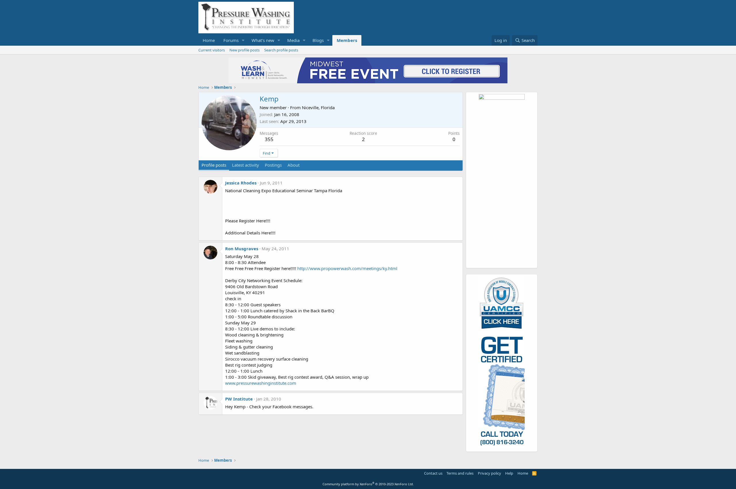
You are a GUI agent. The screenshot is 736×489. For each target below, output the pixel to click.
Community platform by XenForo (368, 484)
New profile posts (244, 50)
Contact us (433, 473)
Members (347, 40)
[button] (243, 40)
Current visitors (211, 50)
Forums (231, 40)
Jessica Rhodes (240, 183)
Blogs (318, 40)
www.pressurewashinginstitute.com (260, 383)
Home (209, 40)
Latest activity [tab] (245, 165)
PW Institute (239, 399)
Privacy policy (489, 473)
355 (269, 139)
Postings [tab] (273, 165)
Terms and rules (460, 473)
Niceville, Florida (318, 107)
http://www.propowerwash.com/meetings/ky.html (347, 268)
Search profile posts (281, 50)
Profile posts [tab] (214, 165)
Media (293, 40)
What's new (263, 40)
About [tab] (294, 165)
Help (509, 473)
